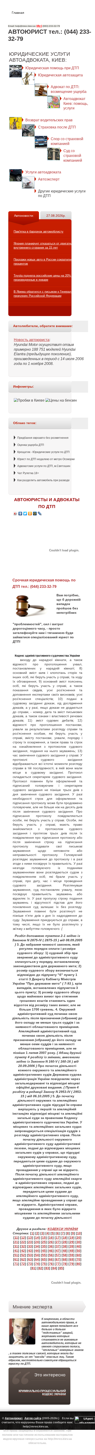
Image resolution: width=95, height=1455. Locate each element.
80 (78, 1264)
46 (51, 1250)
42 (23, 1250)
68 (64, 1259)
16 (51, 1237)
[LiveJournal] (39, 513)
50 (78, 1250)
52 (23, 1255)
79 (71, 1264)
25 (44, 1242)
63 (30, 1259)
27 (57, 1242)
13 (30, 1237)
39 (71, 1246)
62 (23, 1259)
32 (23, 1246)
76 (51, 1264)
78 (64, 1264)
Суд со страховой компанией (72, 155)
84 (54, 1268)
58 (64, 1255)
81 (33, 1268)
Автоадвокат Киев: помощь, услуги (75, 103)
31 (16, 1246)
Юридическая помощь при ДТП (52, 68)
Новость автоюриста (31, 340)
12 (23, 1237)
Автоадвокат (13, 1418)
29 (71, 1242)
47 (57, 1250)
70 (78, 1259)
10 (79, 1233)
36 (51, 1246)
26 (51, 1242)
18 (64, 1237)
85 (61, 1268)
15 (44, 1237)
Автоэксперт (48, 179)
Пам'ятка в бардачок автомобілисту (38, 231)
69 (71, 1259)
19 (71, 1237)
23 (30, 1242)
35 (44, 1246)
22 (23, 1242)
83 (47, 1268)
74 (37, 1264)
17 (57, 1237)
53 (30, 1255)
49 (71, 1250)
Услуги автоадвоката (43, 172)
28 (64, 1242)
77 (57, 1264)
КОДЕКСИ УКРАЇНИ (63, 1229)
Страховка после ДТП (57, 127)
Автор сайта (32, 1418)
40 (78, 1246)
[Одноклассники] (30, 513)
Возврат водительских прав (49, 120)
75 (44, 1264)
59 (71, 1255)
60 (78, 1255)
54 (37, 1255)
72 (23, 1264)
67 (57, 1259)
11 (16, 1237)
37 (57, 1246)
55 (44, 1255)
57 (57, 1255)
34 (37, 1246)
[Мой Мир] (35, 513)
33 (30, 1246)
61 (16, 1259)
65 (44, 1259)
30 (78, 1242)
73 (30, 1264)
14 (37, 1237)
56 (51, 1255)
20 (78, 1237)
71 (16, 1264)
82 (40, 1268)
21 (16, 1242)
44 (37, 1250)
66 (51, 1259)
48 (64, 1250)
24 (37, 1242)
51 (16, 1255)
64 (37, 1259)
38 (64, 1246)
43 (30, 1250)
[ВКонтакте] (20, 513)
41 (16, 1250)
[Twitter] (25, 513)
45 (44, 1250)
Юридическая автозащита (60, 75)
